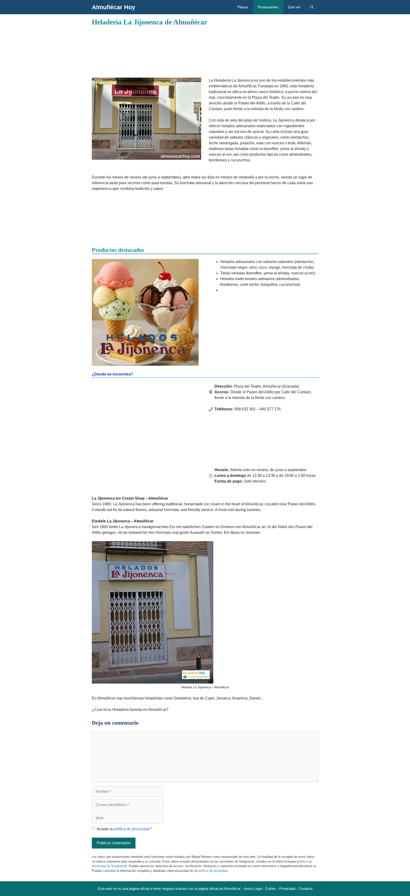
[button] (311, 7)
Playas (243, 7)
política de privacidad (131, 829)
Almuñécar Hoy (113, 7)
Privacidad (287, 889)
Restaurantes (268, 7)
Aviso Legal (253, 889)
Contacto (305, 889)
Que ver (294, 7)
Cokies (270, 889)
